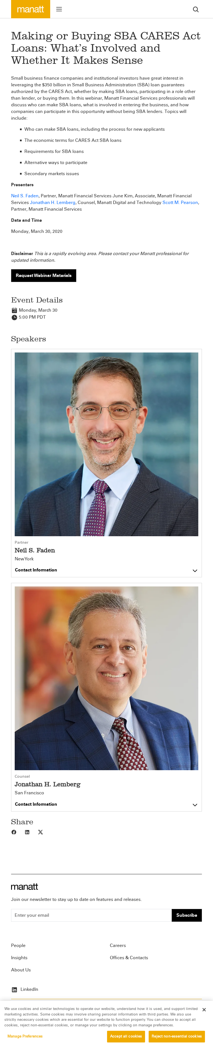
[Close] (204, 1010)
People (18, 945)
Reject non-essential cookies (177, 1036)
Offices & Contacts (129, 957)
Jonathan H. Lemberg (52, 202)
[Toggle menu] (59, 9)
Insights (19, 957)
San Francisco (29, 793)
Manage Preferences (25, 1036)
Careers (118, 945)
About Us (21, 970)
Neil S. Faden (25, 195)
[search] (196, 9)
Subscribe (186, 915)
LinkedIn (28, 989)
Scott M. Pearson (180, 202)
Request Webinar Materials (44, 275)
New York (24, 559)
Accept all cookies (126, 1036)
